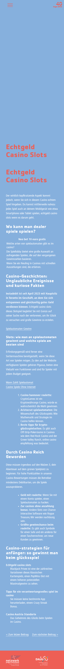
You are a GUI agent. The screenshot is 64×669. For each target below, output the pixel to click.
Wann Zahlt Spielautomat (19, 382)
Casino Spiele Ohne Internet (21, 387)
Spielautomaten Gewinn (19, 329)
